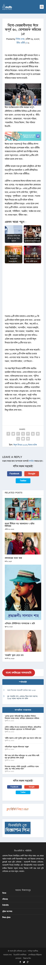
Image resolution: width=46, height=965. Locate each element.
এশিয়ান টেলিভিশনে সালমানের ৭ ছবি (20, 623)
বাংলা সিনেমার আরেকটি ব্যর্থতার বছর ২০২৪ (21, 690)
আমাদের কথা (7, 955)
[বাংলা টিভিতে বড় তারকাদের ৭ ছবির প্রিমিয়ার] (23, 509)
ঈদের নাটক (32, 444)
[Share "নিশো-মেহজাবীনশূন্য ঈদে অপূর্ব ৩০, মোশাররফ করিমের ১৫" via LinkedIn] (32, 433)
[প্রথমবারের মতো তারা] (23, 543)
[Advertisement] (23, 290)
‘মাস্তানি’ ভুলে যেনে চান (14, 655)
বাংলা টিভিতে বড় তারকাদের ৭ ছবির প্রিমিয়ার (19, 524)
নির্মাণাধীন (5, 905)
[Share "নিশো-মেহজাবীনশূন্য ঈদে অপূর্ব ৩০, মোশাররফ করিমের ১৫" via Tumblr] (23, 433)
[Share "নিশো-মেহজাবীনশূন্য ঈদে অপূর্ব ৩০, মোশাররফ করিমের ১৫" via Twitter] (13, 433)
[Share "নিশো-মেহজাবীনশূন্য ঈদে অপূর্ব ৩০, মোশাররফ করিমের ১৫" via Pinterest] (28, 433)
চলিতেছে (5, 899)
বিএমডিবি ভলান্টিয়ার (19, 955)
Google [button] (31, 473)
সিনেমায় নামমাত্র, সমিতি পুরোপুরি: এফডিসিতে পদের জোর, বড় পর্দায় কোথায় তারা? (22, 767)
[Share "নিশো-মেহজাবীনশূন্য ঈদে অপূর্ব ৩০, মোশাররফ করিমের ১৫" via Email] (23, 438)
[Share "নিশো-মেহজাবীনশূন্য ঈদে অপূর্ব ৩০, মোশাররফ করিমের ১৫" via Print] (28, 438)
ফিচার (4, 893)
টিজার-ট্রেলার (6, 917)
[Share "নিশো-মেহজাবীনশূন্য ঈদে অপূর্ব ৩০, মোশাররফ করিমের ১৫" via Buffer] (37, 433)
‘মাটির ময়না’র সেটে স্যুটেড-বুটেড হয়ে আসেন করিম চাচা (23, 738)
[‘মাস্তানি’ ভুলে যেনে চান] (23, 641)
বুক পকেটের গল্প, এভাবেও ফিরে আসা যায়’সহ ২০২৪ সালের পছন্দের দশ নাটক (22, 697)
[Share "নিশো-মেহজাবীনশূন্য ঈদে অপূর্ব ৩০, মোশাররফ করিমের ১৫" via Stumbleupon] (18, 438)
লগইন (31, 461)
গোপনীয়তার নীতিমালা (35, 955)
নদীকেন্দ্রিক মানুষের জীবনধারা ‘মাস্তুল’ (17, 747)
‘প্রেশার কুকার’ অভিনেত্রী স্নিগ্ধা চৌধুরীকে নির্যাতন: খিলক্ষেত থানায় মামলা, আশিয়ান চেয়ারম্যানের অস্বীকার (22, 717)
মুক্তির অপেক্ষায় (7, 911)
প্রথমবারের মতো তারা (13, 558)
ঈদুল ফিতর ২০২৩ (20, 444)
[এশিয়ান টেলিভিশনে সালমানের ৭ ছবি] (23, 592)
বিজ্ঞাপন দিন (27, 958)
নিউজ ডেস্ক (20, 39)
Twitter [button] (23, 480)
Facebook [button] (14, 473)
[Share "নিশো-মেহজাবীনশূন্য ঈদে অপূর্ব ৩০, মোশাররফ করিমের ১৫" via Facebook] (8, 433)
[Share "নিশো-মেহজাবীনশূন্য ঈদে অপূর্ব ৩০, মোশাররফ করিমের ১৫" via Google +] (18, 433)
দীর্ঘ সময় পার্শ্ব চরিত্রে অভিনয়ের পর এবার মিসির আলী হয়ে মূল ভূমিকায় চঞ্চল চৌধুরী (22, 756)
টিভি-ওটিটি (21, 42)
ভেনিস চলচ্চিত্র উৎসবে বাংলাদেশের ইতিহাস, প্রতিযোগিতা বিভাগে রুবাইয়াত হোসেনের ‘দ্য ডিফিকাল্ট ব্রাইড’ (23, 728)
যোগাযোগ (18, 958)
